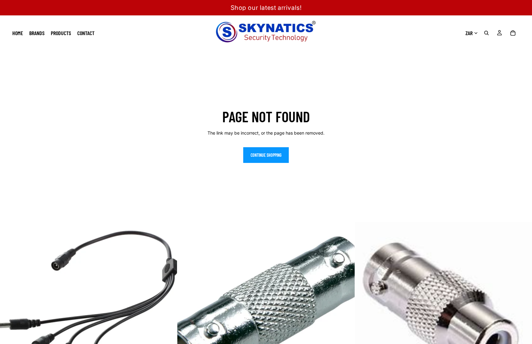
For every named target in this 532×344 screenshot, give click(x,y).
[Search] (486, 33)
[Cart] (513, 33)
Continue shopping (266, 155)
